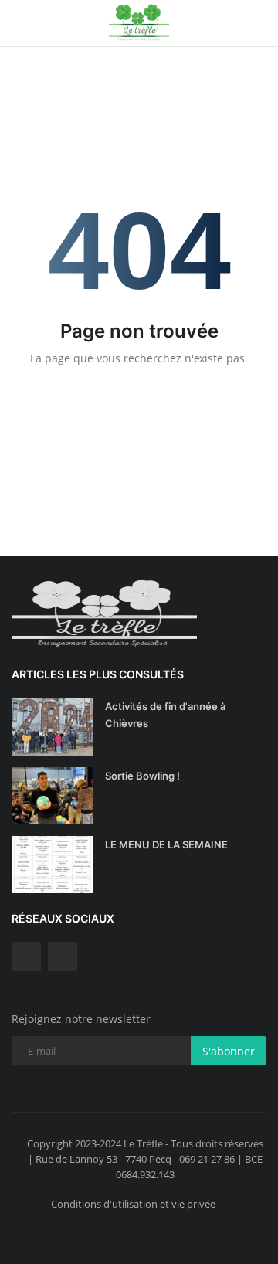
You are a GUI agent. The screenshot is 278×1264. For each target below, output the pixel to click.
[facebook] (26, 956)
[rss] (62, 956)
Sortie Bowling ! (142, 776)
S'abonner (228, 1051)
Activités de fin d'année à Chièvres (165, 714)
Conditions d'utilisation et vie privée (133, 1204)
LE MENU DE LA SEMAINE (166, 844)
